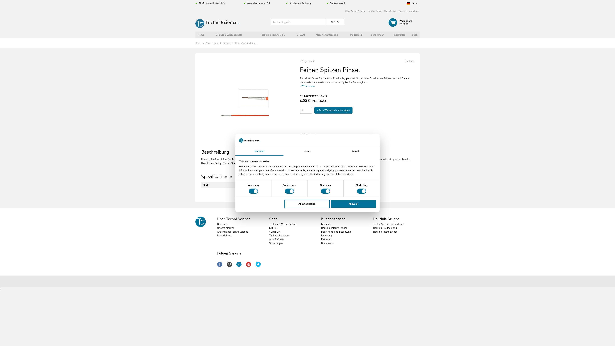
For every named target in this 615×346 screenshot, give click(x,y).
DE (413, 3)
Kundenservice (333, 219)
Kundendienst (375, 11)
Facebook (219, 264)
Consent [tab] (259, 151)
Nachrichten (390, 11)
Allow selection (307, 203)
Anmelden (414, 11)
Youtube (248, 264)
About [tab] (355, 151)
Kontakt (403, 11)
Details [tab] (308, 151)
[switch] (289, 191)
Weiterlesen (308, 86)
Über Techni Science (355, 11)
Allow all (353, 203)
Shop (273, 219)
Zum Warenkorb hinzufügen (334, 110)
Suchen (335, 22)
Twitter (258, 264)
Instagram (229, 264)
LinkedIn (239, 264)
